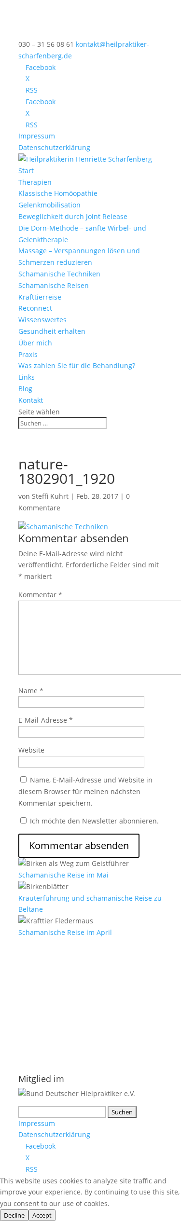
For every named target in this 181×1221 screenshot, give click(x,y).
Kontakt (30, 400)
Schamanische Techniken (59, 273)
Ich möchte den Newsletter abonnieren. (93, 820)
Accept (42, 1215)
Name (30, 690)
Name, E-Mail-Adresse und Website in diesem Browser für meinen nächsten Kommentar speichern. (85, 791)
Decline (14, 1215)
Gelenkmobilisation (49, 204)
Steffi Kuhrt (50, 496)
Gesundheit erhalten (51, 331)
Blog (25, 388)
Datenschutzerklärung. (55, 1057)
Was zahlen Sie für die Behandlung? (76, 365)
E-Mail (31, 984)
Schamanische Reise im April (65, 932)
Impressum (36, 135)
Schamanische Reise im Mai (63, 874)
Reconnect (35, 308)
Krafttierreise (39, 297)
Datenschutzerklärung (54, 147)
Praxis (28, 354)
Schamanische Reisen (53, 285)
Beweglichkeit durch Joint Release (72, 216)
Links (26, 377)
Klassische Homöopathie (57, 193)
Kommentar (40, 594)
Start (26, 170)
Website (31, 750)
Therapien (35, 182)
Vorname (33, 1005)
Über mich (35, 342)
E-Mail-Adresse (45, 720)
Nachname (36, 1026)
